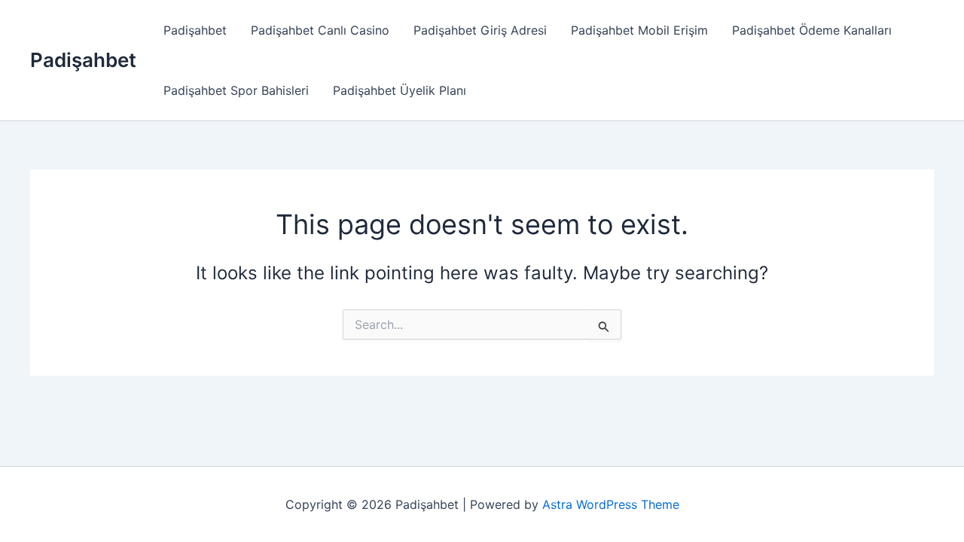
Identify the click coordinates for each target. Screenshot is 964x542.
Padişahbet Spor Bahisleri (236, 90)
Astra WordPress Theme (610, 504)
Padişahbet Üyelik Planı (399, 90)
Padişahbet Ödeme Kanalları (812, 30)
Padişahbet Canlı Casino (320, 30)
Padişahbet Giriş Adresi (480, 30)
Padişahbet (83, 60)
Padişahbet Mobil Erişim (639, 30)
